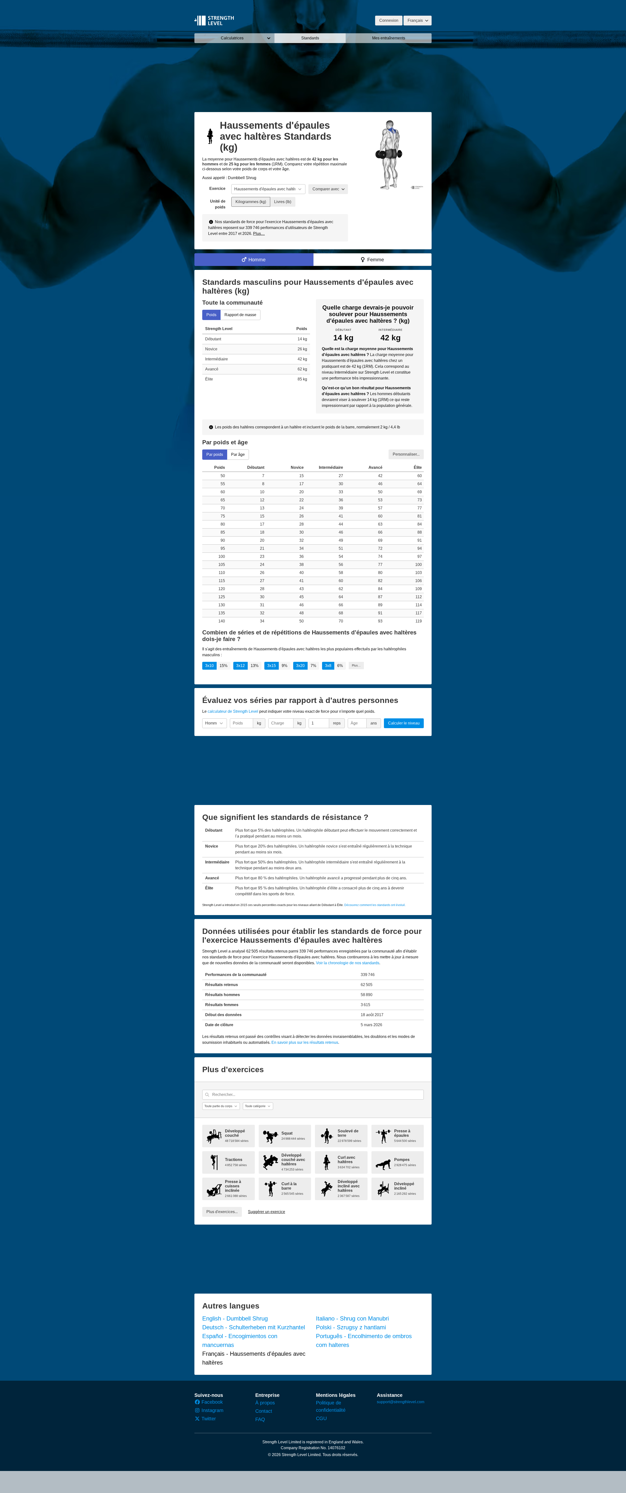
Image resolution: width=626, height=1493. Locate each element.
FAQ (260, 1419)
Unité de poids (217, 204)
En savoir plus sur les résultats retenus (304, 1042)
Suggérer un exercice (266, 1212)
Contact (263, 1411)
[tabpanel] (256, 354)
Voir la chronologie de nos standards (347, 963)
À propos (265, 1402)
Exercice (217, 188)
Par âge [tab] (238, 454)
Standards (310, 38)
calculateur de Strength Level (233, 711)
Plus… (259, 233)
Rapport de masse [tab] (240, 315)
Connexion (388, 20)
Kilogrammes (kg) (250, 202)
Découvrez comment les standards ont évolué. (375, 905)
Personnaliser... (406, 454)
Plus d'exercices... (222, 1212)
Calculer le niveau (404, 723)
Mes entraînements (388, 38)
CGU (321, 1418)
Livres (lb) (282, 202)
